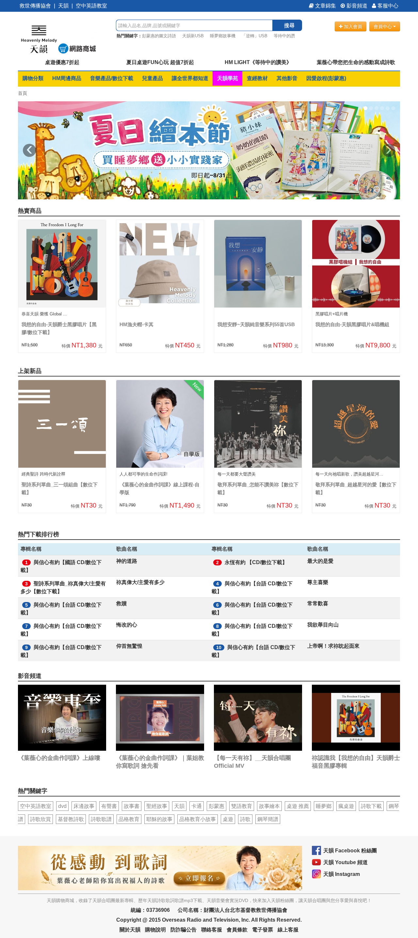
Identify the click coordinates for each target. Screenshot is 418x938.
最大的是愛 (320, 561)
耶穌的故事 (159, 819)
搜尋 (289, 25)
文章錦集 (325, 5)
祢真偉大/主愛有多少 (140, 582)
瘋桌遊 (346, 806)
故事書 (131, 806)
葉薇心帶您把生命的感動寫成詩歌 (356, 62)
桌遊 (228, 819)
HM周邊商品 (66, 78)
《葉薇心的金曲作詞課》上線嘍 (59, 758)
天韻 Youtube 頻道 (345, 862)
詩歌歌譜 (101, 819)
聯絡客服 (211, 929)
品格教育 (129, 819)
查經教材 (257, 78)
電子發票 (262, 929)
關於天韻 (130, 929)
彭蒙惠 (216, 806)
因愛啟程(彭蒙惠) (326, 78)
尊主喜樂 (317, 582)
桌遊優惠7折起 (62, 62)
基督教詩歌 (71, 819)
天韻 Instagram (341, 874)
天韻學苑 (227, 78)
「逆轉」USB (254, 35)
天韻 (63, 5)
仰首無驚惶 (129, 646)
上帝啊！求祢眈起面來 (333, 646)
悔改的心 (126, 625)
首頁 (22, 93)
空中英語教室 (91, 5)
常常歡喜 (317, 603)
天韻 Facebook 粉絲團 (350, 850)
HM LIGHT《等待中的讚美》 (258, 62)
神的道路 (126, 561)
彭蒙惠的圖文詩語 (159, 35)
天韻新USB (193, 35)
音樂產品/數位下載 (111, 78)
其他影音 (287, 78)
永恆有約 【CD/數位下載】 (256, 562)
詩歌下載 (371, 806)
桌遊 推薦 (298, 806)
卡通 (196, 806)
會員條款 (237, 929)
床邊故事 (83, 806)
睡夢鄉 (323, 806)
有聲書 (109, 806)
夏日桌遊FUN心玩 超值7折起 (160, 62)
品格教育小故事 (197, 819)
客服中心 (387, 5)
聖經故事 (156, 806)
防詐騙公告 (183, 929)
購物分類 (33, 78)
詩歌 (245, 819)
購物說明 (155, 929)
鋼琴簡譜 (267, 819)
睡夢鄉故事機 (222, 35)
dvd (62, 806)
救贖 (121, 603)
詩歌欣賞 (40, 819)
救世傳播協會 (35, 5)
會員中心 (383, 26)
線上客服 (288, 929)
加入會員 (352, 26)
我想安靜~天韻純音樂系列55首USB (256, 324)
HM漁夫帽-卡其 (136, 324)
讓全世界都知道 (190, 78)
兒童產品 (152, 78)
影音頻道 (356, 5)
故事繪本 (269, 806)
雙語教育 (241, 806)
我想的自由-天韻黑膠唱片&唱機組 (352, 324)
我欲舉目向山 (323, 625)
